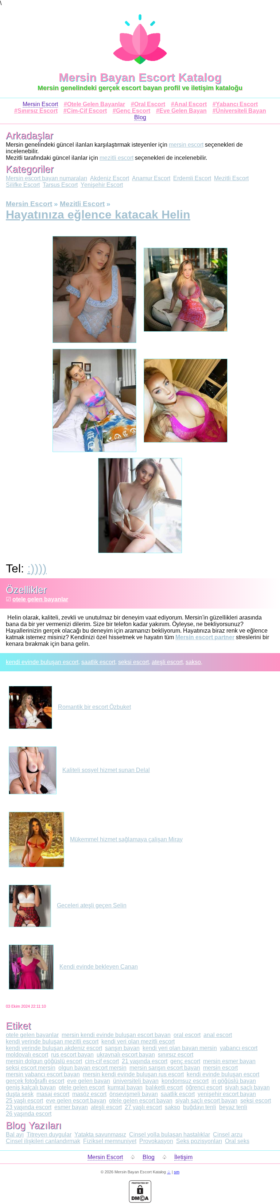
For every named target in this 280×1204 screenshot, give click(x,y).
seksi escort (133, 662)
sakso (193, 662)
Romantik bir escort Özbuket (94, 707)
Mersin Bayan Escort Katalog (140, 77)
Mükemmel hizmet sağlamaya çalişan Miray (126, 839)
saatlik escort (98, 662)
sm (176, 1172)
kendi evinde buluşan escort (42, 662)
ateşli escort (167, 662)
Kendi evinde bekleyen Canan (98, 967)
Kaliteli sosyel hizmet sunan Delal (106, 770)
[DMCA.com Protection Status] (140, 1201)
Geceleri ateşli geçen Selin (92, 905)
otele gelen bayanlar (40, 599)
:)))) (37, 568)
